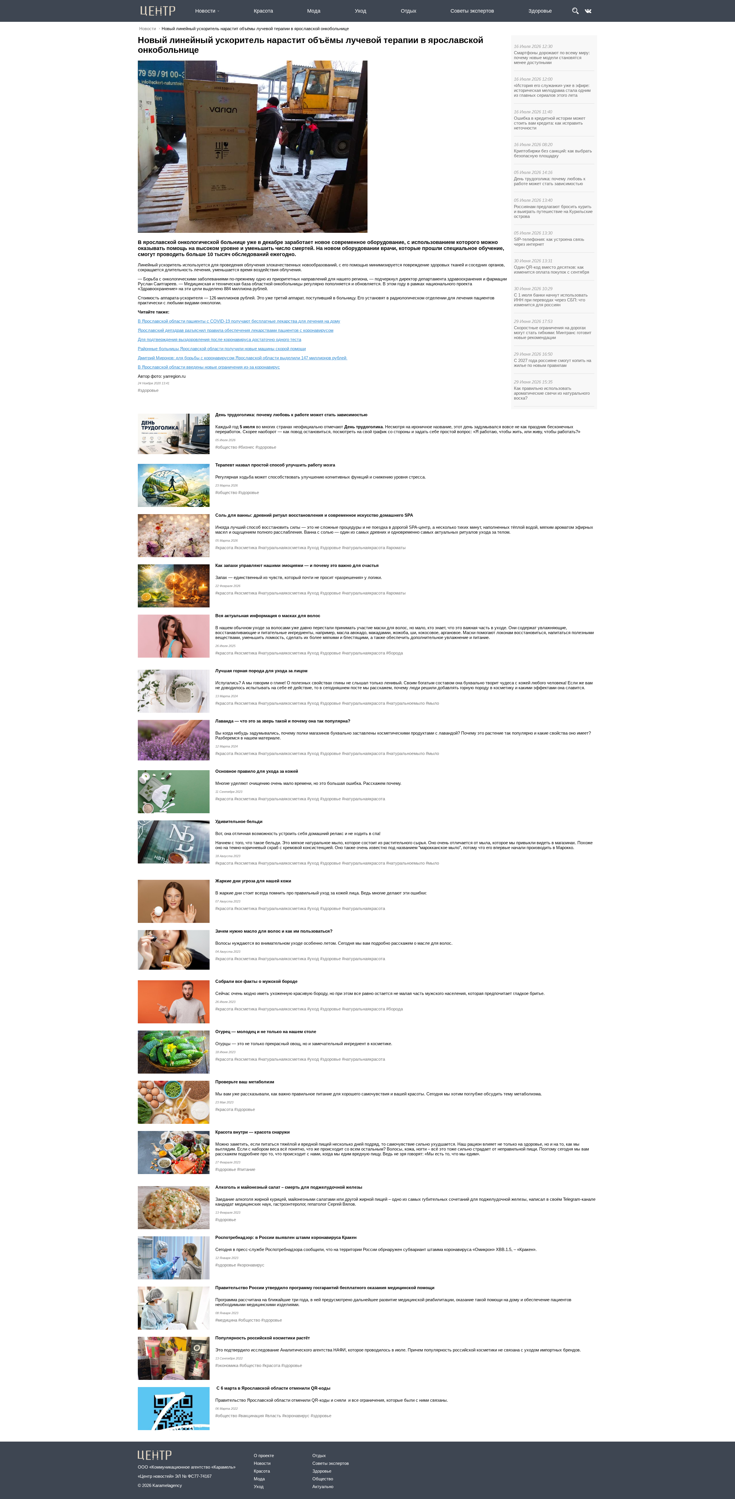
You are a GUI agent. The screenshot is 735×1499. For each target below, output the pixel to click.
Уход (360, 11)
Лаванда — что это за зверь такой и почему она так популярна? (282, 720)
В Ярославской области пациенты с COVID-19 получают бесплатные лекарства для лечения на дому (239, 321)
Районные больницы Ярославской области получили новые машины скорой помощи (222, 348)
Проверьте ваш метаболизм (244, 1081)
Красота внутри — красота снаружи (252, 1132)
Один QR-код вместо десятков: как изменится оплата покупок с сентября (551, 269)
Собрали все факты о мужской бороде (256, 981)
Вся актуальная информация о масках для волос (267, 615)
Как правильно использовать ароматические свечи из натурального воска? (552, 393)
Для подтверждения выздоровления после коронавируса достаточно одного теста (219, 339)
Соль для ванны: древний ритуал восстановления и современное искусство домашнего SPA (314, 515)
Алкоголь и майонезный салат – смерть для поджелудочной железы (288, 1187)
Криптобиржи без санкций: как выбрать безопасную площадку (553, 153)
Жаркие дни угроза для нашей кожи (253, 880)
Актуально (322, 1486)
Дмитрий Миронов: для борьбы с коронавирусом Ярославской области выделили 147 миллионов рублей (242, 357)
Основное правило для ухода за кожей (256, 771)
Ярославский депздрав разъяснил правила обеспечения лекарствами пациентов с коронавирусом (235, 330)
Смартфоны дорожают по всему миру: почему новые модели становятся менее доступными (552, 57)
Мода (313, 11)
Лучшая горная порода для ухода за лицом (261, 670)
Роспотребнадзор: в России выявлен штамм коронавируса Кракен (286, 1237)
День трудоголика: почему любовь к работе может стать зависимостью (549, 181)
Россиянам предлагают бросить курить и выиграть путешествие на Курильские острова (553, 211)
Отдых (408, 11)
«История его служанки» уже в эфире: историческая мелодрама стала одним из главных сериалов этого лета (552, 90)
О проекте (264, 1455)
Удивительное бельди (238, 821)
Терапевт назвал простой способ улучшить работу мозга (275, 464)
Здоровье (540, 11)
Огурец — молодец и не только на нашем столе (265, 1031)
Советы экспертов (472, 11)
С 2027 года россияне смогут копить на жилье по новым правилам (552, 363)
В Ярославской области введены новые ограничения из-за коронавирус (209, 367)
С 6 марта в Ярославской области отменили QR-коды (272, 1388)
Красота (263, 11)
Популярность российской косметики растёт (262, 1337)
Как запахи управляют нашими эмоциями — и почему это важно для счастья (297, 565)
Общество (322, 1478)
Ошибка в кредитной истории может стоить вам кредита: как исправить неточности (549, 123)
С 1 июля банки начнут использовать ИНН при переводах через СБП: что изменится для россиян (551, 300)
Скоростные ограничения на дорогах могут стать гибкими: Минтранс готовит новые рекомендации (552, 332)
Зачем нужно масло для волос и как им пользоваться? (273, 931)
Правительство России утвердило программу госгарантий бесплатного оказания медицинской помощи (324, 1287)
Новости (205, 11)
